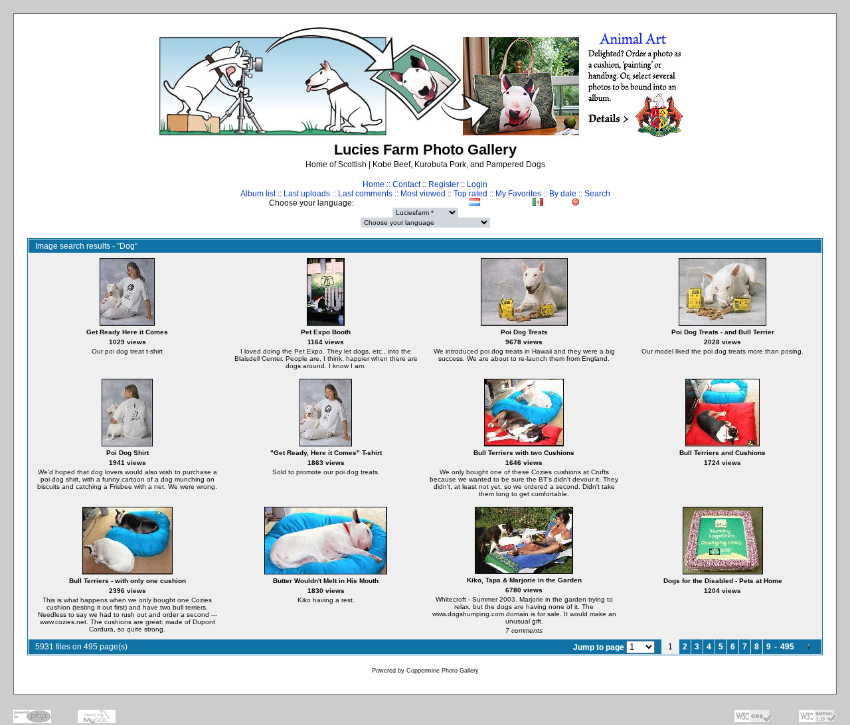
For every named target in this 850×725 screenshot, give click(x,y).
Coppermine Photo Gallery (442, 670)
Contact (406, 184)
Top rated (470, 193)
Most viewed (423, 193)
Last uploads (307, 193)
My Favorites (518, 193)
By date (562, 193)
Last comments (365, 193)
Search (597, 193)
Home (373, 184)
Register (443, 184)
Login (477, 184)
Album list (258, 193)
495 (787, 646)
